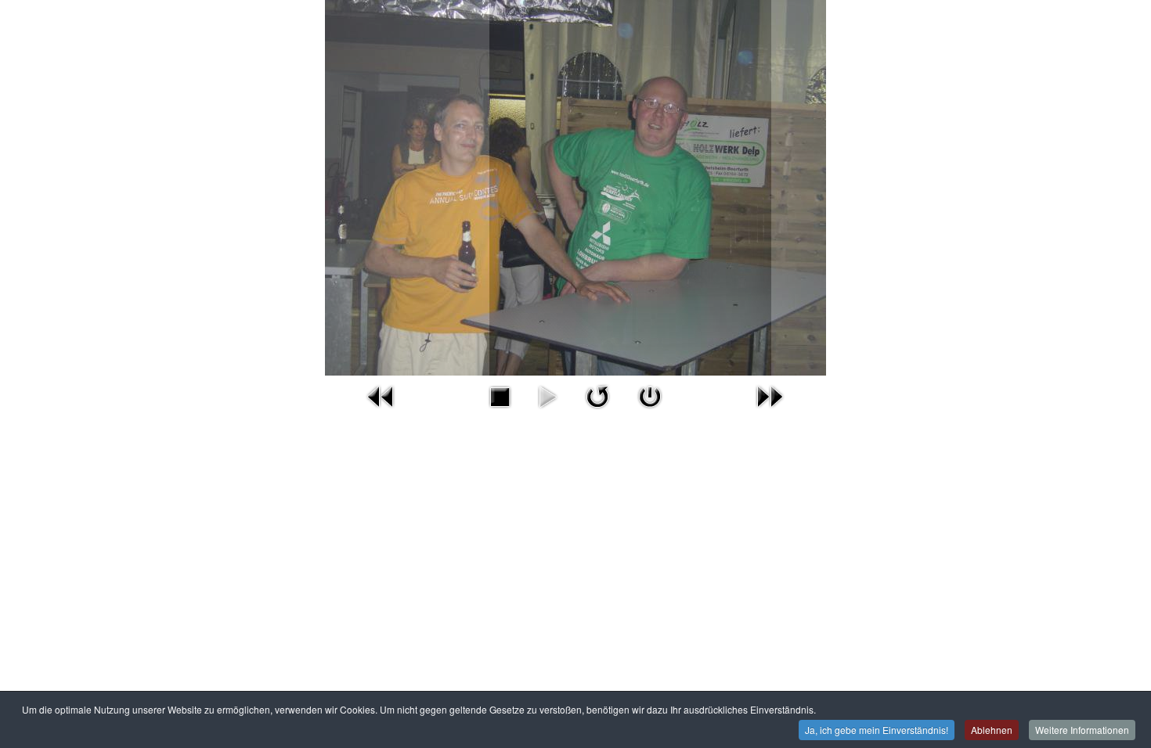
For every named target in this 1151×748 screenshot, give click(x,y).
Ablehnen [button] (991, 729)
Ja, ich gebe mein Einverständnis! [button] (876, 729)
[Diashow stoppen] (499, 394)
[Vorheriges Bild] (381, 394)
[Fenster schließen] (650, 394)
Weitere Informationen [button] (1082, 729)
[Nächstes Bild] (769, 394)
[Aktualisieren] (597, 394)
